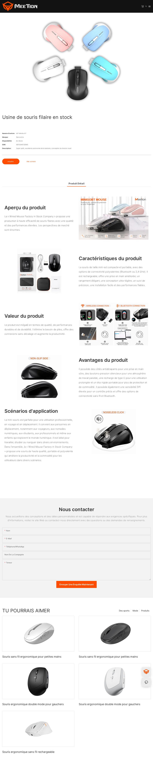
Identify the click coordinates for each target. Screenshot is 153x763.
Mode (135, 610)
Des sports (124, 610)
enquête (11, 161)
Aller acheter (31, 161)
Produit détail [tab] (76, 183)
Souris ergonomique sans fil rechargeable (28, 751)
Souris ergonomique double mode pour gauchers (33, 704)
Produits (145, 610)
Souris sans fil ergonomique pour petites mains (31, 656)
